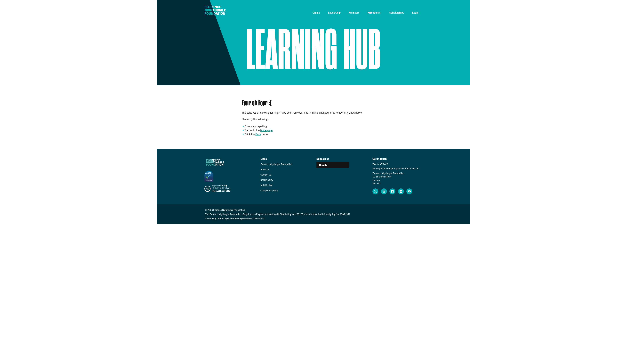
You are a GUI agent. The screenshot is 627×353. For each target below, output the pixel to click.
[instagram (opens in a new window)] (384, 191)
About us (264, 169)
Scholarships (396, 12)
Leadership (334, 12)
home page (266, 130)
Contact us (265, 174)
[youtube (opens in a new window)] (409, 191)
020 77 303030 (380, 163)
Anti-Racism (266, 185)
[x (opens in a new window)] (375, 191)
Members (354, 12)
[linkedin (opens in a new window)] (401, 191)
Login (415, 12)
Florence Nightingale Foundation (215, 10)
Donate (323, 165)
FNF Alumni (374, 12)
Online (316, 12)
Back (258, 134)
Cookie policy (266, 179)
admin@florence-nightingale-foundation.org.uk (395, 168)
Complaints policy (269, 190)
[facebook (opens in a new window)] (392, 191)
